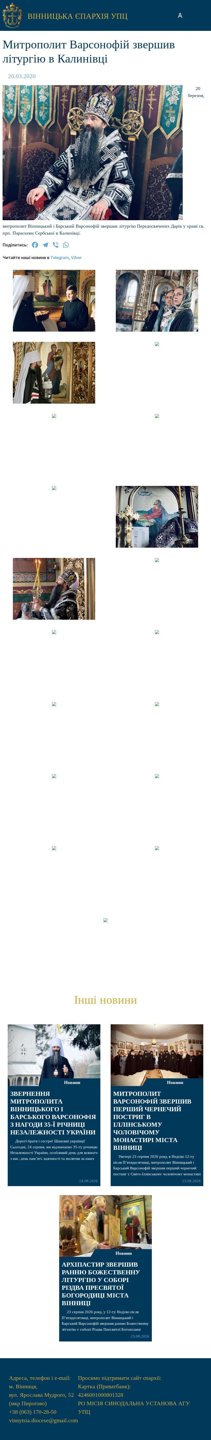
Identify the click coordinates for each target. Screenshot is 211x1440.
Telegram (59, 257)
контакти (105, 461)
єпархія (105, 379)
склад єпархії (105, 446)
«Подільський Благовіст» (105, 397)
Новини (72, 1082)
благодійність (105, 432)
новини (105, 349)
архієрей (105, 364)
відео (105, 417)
